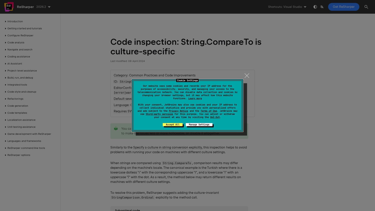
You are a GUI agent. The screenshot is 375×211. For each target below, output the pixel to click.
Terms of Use (209, 111)
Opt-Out (215, 117)
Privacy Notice (178, 111)
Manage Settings (199, 124)
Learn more (195, 98)
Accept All (172, 124)
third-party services (159, 114)
